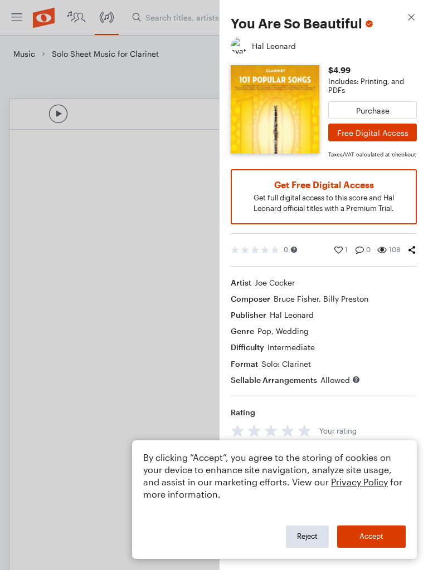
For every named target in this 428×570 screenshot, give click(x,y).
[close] (411, 18)
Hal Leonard (292, 315)
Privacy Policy (359, 481)
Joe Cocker (275, 282)
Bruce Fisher (296, 298)
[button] (294, 249)
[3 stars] (271, 431)
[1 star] (238, 431)
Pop (264, 331)
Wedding (292, 331)
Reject (307, 536)
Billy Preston (345, 298)
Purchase (373, 110)
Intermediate (291, 347)
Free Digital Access (372, 132)
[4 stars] (288, 431)
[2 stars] (254, 431)
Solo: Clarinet (286, 363)
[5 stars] (305, 431)
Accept (371, 536)
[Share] (412, 250)
